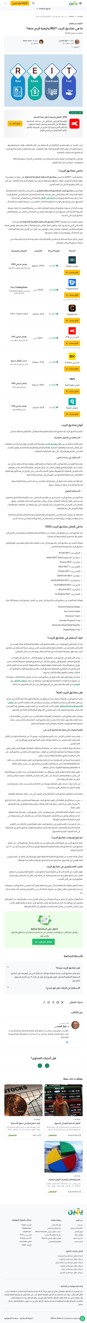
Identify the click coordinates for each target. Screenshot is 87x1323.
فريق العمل (79, 1231)
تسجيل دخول (78, 1238)
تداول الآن (16, 123)
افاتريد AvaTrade (25, 1241)
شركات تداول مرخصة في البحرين (71, 1272)
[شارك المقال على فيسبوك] (53, 1002)
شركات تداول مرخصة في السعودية (70, 1256)
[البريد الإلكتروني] (67, 1042)
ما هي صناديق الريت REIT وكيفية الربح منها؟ (50, 16)
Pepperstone (26, 1228)
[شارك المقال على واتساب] (49, 1002)
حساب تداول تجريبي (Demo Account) (48, 1231)
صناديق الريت (51, 444)
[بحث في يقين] (33, 3)
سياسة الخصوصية (11, 1318)
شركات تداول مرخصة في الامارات (71, 1259)
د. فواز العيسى (63, 40)
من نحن (80, 1225)
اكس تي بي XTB (25, 1235)
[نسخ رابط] (44, 1002)
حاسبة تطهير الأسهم (53, 1235)
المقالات (71, 16)
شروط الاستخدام (26, 1318)
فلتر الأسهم (56, 1225)
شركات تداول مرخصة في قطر (72, 1269)
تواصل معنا (79, 1235)
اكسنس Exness (25, 1238)
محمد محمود (27, 40)
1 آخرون (76, 47)
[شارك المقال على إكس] (62, 1002)
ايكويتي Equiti (26, 1245)
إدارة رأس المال (48, 198)
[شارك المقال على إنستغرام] (58, 1002)
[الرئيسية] (73, 3)
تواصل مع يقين (45, 942)
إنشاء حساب (78, 1241)
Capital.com (27, 1231)
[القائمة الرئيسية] (80, 3)
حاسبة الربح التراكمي (54, 1228)
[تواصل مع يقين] (82, 1318)
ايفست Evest (26, 1225)
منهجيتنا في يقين (76, 1228)
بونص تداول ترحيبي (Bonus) (51, 1238)
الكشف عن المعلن (76, 23)
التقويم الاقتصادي (54, 1241)
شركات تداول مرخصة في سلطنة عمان (69, 1262)
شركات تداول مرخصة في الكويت (71, 1266)
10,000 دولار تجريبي (19, 3)
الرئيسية (80, 16)
